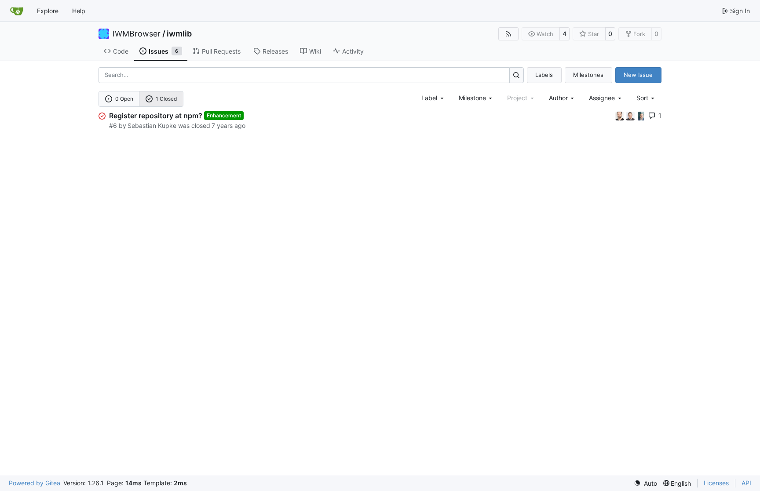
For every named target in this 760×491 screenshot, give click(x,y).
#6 (113, 125)
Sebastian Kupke (152, 125)
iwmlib (179, 33)
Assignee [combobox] (602, 98)
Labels (544, 74)
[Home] (16, 11)
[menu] (646, 97)
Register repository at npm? (155, 115)
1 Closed (166, 98)
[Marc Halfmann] (620, 115)
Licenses (716, 483)
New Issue (638, 74)
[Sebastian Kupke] (631, 115)
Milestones (588, 74)
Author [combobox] (558, 98)
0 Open (124, 98)
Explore (47, 11)
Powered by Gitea (34, 483)
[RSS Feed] (508, 33)
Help (78, 11)
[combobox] (433, 97)
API (746, 483)
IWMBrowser (137, 33)
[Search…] (516, 75)
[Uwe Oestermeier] (640, 115)
